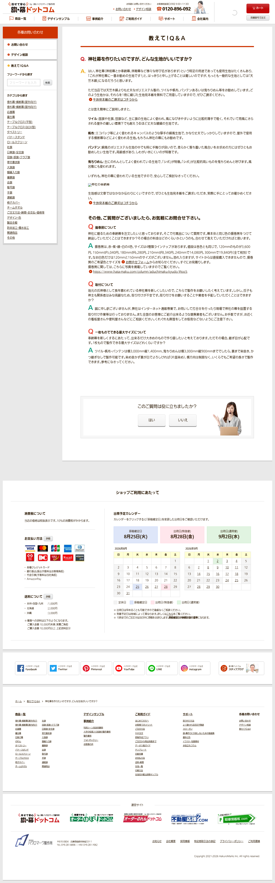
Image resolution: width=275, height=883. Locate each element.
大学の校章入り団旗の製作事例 (97, 731)
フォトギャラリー (91, 740)
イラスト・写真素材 (191, 741)
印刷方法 (139, 770)
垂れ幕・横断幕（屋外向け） (22, 102)
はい (151, 420)
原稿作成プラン (142, 737)
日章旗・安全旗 (15, 152)
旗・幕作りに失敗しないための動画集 (198, 733)
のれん (18, 741)
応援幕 (11, 112)
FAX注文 (139, 733)
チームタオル (15, 208)
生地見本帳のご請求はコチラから (115, 100)
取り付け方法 (188, 720)
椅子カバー (13, 203)
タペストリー (14, 132)
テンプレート (141, 749)
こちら (170, 614)
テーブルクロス (22, 758)
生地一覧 (139, 766)
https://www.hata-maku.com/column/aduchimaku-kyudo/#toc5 (140, 272)
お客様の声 (88, 744)
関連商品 (12, 233)
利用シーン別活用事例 (93, 727)
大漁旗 (11, 167)
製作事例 (87, 735)
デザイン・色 (14, 218)
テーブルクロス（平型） (20, 122)
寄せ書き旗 (13, 162)
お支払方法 (140, 758)
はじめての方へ (142, 720)
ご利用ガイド (142, 714)
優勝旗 (11, 178)
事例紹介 (89, 721)
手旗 (9, 193)
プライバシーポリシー (231, 841)
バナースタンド (16, 137)
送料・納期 (139, 762)
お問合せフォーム (137, 262)
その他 (11, 238)
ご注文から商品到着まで (145, 741)
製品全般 (12, 223)
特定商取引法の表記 (204, 841)
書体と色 (186, 737)
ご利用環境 (254, 841)
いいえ (183, 420)
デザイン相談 (143, 9)
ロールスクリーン (17, 142)
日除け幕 (19, 737)
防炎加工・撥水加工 (18, 228)
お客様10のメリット (144, 724)
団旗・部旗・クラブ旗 (18, 157)
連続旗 (11, 198)
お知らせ (157, 841)
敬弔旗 (11, 187)
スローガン (187, 729)
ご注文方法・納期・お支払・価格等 (25, 213)
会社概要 (171, 841)
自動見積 (139, 753)
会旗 (9, 183)
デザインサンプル (94, 714)
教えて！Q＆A (20, 66)
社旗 (9, 147)
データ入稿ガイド (142, 745)
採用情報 (185, 841)
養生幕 (11, 117)
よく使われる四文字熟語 (193, 724)
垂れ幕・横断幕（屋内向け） (22, 107)
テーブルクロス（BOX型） (21, 127)
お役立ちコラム (189, 745)
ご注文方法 (140, 729)
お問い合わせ (123, 9)
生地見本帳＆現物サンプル (146, 774)
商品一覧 (20, 714)
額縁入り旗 (13, 172)
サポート (188, 714)
